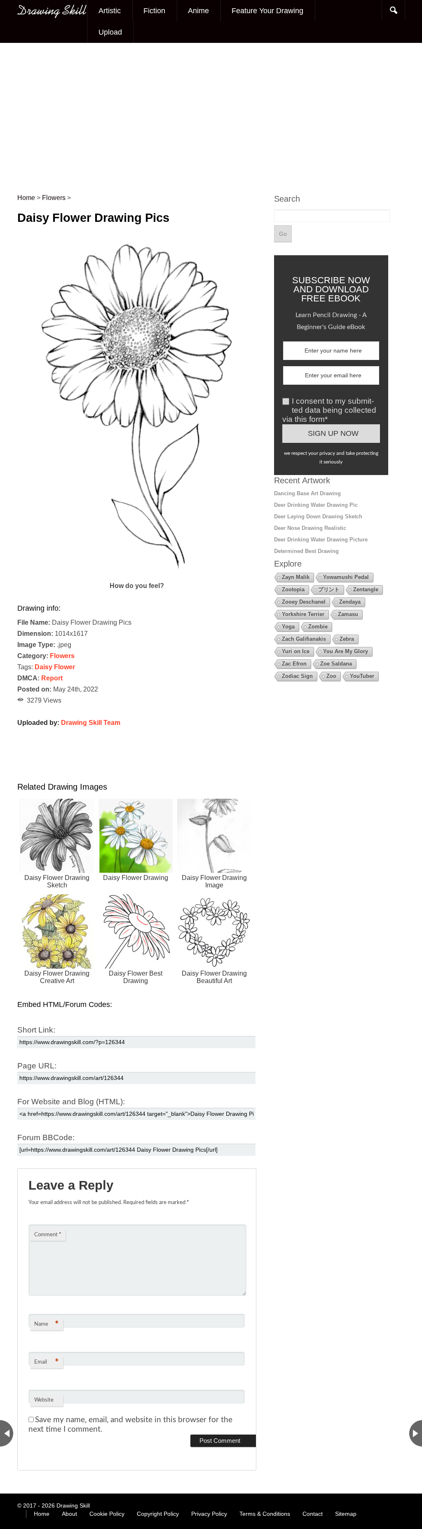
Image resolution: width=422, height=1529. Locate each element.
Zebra (347, 639)
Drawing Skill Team (90, 722)
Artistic (109, 11)
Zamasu (348, 614)
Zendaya (350, 602)
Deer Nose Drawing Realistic (310, 528)
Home (41, 1513)
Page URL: (36, 1065)
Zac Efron (294, 664)
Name (46, 1324)
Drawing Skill (73, 1505)
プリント (329, 589)
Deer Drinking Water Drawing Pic (316, 505)
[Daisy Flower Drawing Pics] (136, 574)
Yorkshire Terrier (303, 614)
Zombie (318, 626)
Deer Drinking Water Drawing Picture (321, 539)
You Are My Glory (345, 651)
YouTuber (362, 676)
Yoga (288, 626)
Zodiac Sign (297, 676)
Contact (312, 1513)
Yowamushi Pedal (346, 577)
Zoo (331, 676)
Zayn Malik (295, 577)
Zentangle (365, 589)
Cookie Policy (106, 1513)
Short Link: (36, 1030)
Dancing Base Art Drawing (307, 493)
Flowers (62, 655)
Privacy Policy (209, 1513)
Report (52, 678)
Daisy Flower (55, 666)
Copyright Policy (158, 1513)
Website (44, 1400)
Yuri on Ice (295, 651)
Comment (47, 1234)
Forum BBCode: (46, 1137)
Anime (198, 11)
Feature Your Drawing (267, 11)
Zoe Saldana (336, 664)
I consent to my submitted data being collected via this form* (329, 410)
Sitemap (345, 1513)
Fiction (154, 11)
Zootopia (293, 589)
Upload (110, 32)
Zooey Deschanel (304, 602)
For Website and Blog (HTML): (71, 1101)
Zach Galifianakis (304, 639)
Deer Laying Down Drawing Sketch (318, 516)
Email (46, 1362)
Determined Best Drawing (306, 551)
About (69, 1513)
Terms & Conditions (264, 1513)
